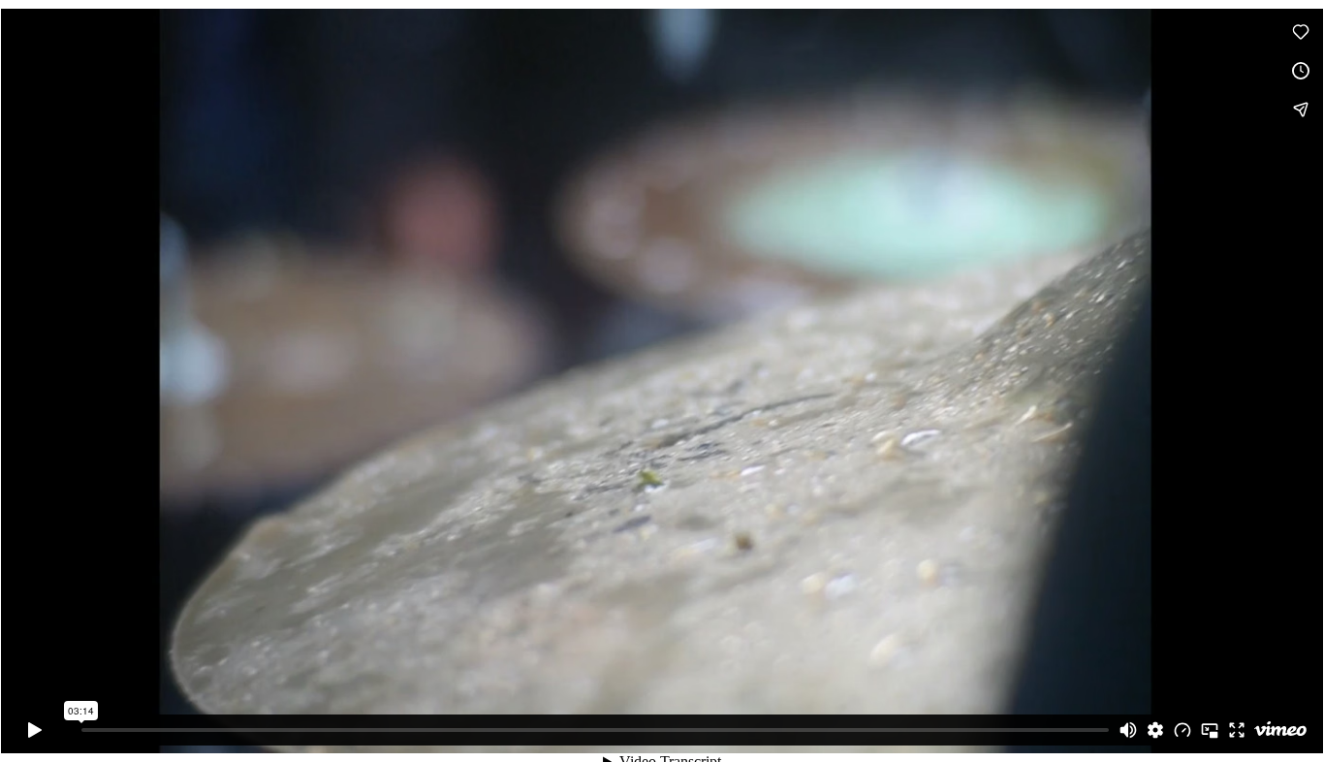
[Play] (35, 730)
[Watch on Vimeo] (1280, 730)
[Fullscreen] (1236, 730)
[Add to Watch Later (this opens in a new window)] (1300, 70)
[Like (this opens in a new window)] (1300, 32)
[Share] (1300, 109)
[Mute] (1128, 730)
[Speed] (1182, 730)
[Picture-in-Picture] (1209, 730)
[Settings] (1155, 730)
